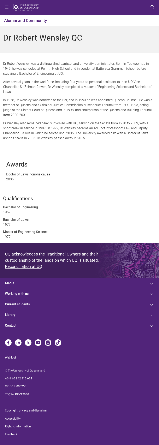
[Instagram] (48, 343)
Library (10, 315)
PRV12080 (22, 394)
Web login (11, 357)
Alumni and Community (25, 20)
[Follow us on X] (28, 343)
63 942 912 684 (22, 378)
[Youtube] (38, 343)
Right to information (18, 426)
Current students (17, 304)
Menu (6, 7)
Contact (10, 325)
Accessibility (13, 418)
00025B (21, 386)
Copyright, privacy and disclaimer (26, 410)
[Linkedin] (18, 343)
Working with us (17, 294)
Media (9, 283)
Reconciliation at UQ (23, 266)
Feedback (11, 434)
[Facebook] (8, 343)
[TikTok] (58, 343)
